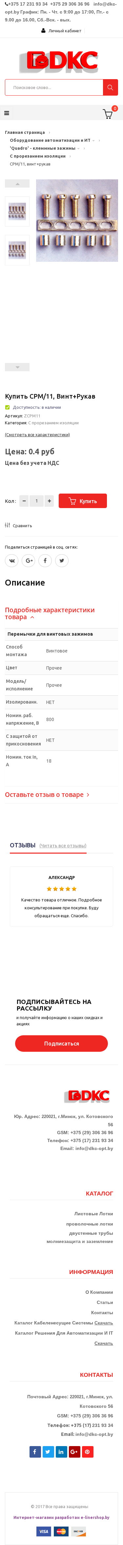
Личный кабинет (64, 30)
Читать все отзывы (63, 845)
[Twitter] (11, 560)
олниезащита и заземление (81, 1241)
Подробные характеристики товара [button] (50, 613)
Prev (17, 367)
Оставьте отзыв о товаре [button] (45, 794)
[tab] (61, 613)
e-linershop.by (95, 1517)
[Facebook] (45, 560)
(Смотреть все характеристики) (37, 434)
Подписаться (61, 1043)
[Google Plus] (28, 560)
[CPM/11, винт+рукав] (17, 214)
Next (17, 183)
